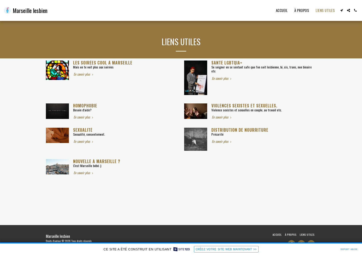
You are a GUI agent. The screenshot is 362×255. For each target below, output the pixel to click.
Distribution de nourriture (239, 130)
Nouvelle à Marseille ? (96, 161)
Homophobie (85, 106)
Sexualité (83, 130)
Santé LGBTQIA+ (226, 63)
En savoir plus (82, 74)
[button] (341, 10)
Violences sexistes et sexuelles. (244, 106)
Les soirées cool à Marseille (102, 63)
